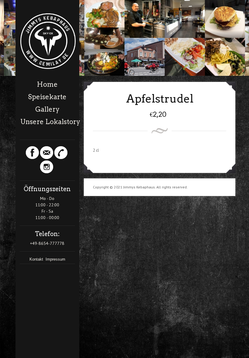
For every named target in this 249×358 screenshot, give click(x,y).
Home (47, 84)
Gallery (47, 109)
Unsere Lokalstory (47, 122)
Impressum (55, 259)
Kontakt (36, 259)
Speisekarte (47, 97)
